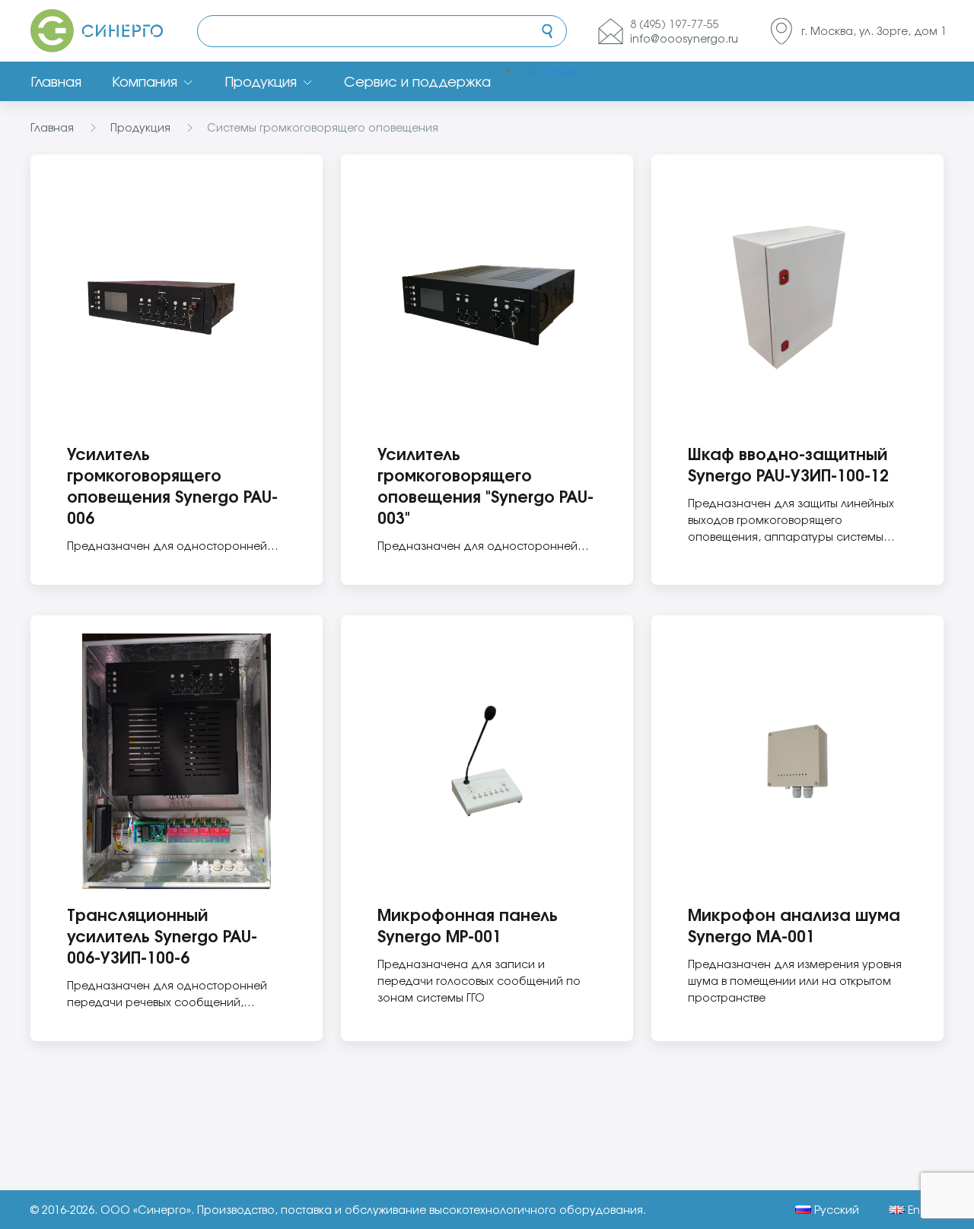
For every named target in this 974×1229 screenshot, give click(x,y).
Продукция (260, 81)
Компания (144, 81)
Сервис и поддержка (417, 81)
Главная (55, 81)
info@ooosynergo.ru (684, 38)
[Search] (547, 31)
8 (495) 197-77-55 (674, 23)
